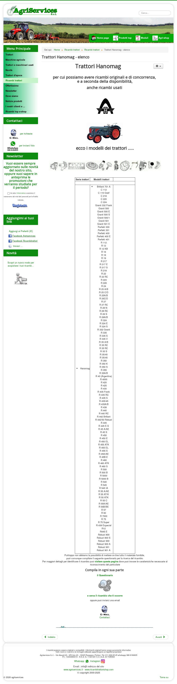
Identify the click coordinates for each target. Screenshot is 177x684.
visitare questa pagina (106, 561)
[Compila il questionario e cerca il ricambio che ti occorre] (105, 585)
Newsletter (11, 90)
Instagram (95, 661)
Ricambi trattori (14, 80)
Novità (9, 70)
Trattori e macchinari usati (20, 64)
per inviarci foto (27, 145)
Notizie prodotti (14, 101)
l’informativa (20, 193)
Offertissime (12, 85)
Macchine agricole (15, 59)
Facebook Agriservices (23, 235)
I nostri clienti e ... (15, 106)
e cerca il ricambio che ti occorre (105, 595)
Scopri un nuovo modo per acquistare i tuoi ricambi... (21, 264)
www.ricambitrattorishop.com (99, 669)
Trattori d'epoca (14, 75)
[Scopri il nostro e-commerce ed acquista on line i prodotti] (20, 277)
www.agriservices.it (73, 669)
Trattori (9, 54)
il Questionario (105, 575)
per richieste (25, 133)
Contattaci (105, 617)
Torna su (164, 677)
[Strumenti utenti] (158, 66)
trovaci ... (17, 246)
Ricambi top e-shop (16, 111)
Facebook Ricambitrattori (25, 240)
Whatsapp (79, 661)
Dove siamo (12, 96)
